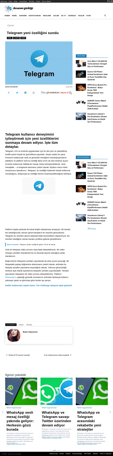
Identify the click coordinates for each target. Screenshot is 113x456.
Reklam (38, 1)
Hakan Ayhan (11, 444)
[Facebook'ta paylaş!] (8, 92)
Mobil (14, 15)
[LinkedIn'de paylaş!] (25, 92)
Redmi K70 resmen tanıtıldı (19, 355)
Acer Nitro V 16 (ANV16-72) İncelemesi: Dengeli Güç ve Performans (97, 63)
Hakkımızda (3, 1)
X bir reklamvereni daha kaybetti (56, 355)
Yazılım (81, 15)
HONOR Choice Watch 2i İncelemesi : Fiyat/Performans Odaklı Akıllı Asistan (97, 105)
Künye (10, 1)
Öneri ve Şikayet (46, 1)
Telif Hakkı (31, 1)
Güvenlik (72, 15)
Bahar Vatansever (11, 87)
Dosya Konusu (35, 15)
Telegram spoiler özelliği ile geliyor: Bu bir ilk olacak (31, 244)
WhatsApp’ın (10, 277)
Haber (7, 15)
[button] (2, 412)
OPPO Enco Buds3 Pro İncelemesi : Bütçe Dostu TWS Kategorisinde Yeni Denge (97, 90)
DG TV (63, 15)
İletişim (16, 1)
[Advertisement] (39, 116)
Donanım (23, 15)
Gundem (16, 38)
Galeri (56, 15)
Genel (10, 25)
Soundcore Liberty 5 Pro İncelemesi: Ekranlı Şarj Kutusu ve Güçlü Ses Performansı (97, 118)
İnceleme (47, 15)
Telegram (21, 324)
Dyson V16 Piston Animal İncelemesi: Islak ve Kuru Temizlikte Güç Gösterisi (97, 76)
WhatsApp (29, 324)
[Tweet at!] (17, 92)
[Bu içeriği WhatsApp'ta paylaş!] (33, 92)
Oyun (88, 15)
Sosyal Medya (23, 1)
